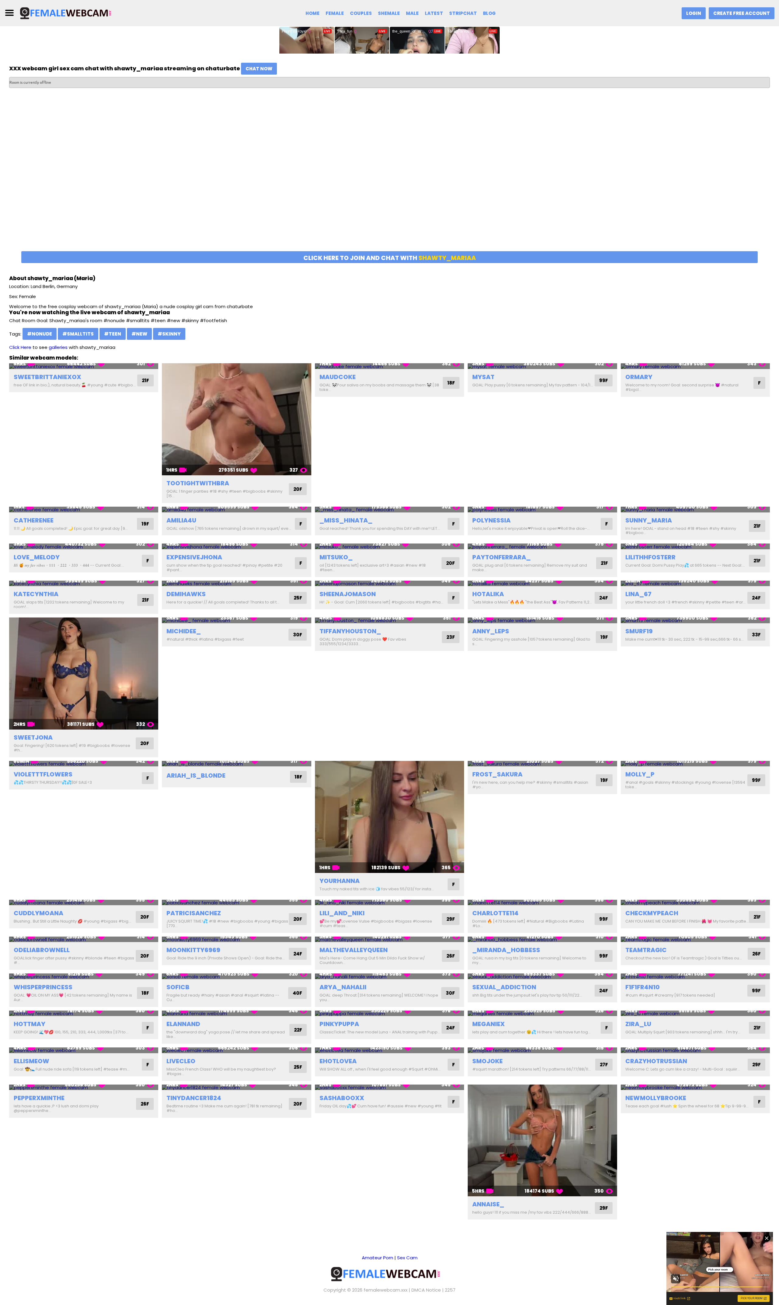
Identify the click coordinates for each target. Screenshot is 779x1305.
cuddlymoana (38, 913)
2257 (450, 1290)
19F (145, 524)
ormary (638, 377)
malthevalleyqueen (354, 950)
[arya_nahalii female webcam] (389, 976)
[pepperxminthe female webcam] (83, 1087)
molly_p (640, 774)
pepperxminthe (39, 1098)
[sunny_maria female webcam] (695, 509)
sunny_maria (648, 520)
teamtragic (646, 950)
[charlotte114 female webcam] (542, 903)
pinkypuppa (339, 1024)
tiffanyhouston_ (350, 631)
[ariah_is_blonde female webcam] (236, 764)
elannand (183, 1024)
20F (297, 489)
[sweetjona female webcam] (83, 673)
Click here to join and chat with (389, 258)
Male (412, 13)
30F (297, 634)
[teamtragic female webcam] (695, 939)
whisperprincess (43, 987)
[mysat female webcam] (542, 366)
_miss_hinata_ (346, 520)
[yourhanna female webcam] (389, 817)
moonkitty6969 (193, 950)
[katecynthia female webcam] (83, 583)
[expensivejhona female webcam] (236, 546)
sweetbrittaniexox (47, 377)
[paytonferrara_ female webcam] (542, 546)
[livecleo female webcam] (236, 1050)
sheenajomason (348, 594)
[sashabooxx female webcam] (389, 1087)
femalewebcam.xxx (385, 1290)
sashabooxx (342, 1098)
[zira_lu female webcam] (695, 1013)
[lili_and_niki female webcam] (389, 903)
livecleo (180, 1061)
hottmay (29, 1024)
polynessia (491, 520)
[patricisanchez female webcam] (236, 903)
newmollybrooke (655, 1098)
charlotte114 (495, 913)
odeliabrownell (42, 950)
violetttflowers (43, 774)
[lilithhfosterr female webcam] (695, 546)
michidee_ (183, 631)
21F (145, 380)
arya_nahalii (343, 987)
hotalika (488, 594)
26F (450, 956)
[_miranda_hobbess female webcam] (542, 939)
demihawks (186, 594)
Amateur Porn (377, 1257)
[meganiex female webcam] (542, 1013)
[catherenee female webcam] (83, 509)
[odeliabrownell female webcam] (83, 939)
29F (450, 919)
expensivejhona (194, 557)
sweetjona (33, 737)
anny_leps (490, 631)
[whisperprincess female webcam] (83, 976)
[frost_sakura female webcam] (542, 764)
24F (603, 598)
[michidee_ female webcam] (236, 620)
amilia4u (181, 520)
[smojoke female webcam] (542, 1050)
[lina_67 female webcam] (695, 583)
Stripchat (463, 13)
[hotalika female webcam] (542, 583)
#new (139, 334)
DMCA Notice (426, 1290)
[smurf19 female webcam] (695, 620)
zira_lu (638, 1024)
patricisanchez (193, 913)
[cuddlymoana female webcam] (83, 903)
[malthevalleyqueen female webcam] (389, 939)
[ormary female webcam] (695, 366)
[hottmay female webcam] (83, 1013)
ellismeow (31, 1061)
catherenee (34, 520)
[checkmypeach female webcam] (695, 903)
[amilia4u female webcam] (236, 509)
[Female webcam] (69, 12)
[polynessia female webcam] (542, 509)
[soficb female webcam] (236, 976)
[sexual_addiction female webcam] (542, 976)
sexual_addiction (504, 987)
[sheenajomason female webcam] (389, 583)
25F (298, 598)
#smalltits (78, 334)
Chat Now (259, 68)
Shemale (389, 13)
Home (313, 13)
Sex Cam (407, 1257)
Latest (434, 13)
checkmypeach (651, 913)
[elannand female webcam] (236, 1013)
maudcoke (338, 377)
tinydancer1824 (193, 1098)
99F (603, 380)
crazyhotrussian (656, 1061)
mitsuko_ (336, 557)
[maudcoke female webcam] (389, 366)
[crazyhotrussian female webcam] (695, 1050)
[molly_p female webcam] (695, 764)
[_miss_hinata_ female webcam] (389, 509)
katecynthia (36, 594)
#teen (112, 334)
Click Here (20, 347)
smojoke (487, 1061)
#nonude (39, 334)
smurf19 (639, 631)
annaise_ (488, 1204)
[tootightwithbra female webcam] (236, 419)
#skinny (169, 334)
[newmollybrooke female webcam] (695, 1087)
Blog (489, 13)
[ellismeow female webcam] (83, 1050)
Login (693, 13)
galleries (58, 347)
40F (297, 993)
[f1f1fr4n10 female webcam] (695, 976)
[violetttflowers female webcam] (83, 764)
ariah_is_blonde (195, 775)
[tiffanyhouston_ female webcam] (389, 620)
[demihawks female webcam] (236, 583)
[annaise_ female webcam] (542, 1141)
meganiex (488, 1024)
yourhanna (340, 881)
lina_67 (638, 594)
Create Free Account (741, 13)
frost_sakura (497, 774)
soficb (178, 987)
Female (335, 13)
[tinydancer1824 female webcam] (236, 1087)
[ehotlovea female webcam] (389, 1050)
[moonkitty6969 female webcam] (236, 939)
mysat (483, 377)
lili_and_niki (342, 913)
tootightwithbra (197, 483)
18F (451, 383)
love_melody (37, 557)
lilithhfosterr (650, 557)
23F (450, 637)
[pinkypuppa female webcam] (389, 1013)
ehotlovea (338, 1061)
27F (604, 1064)
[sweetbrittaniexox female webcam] (83, 366)
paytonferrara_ (501, 557)
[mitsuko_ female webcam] (389, 546)
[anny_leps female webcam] (542, 620)
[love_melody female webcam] (83, 546)
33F (756, 634)
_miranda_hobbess (506, 950)
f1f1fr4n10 (642, 987)
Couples (361, 13)
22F (298, 1030)
